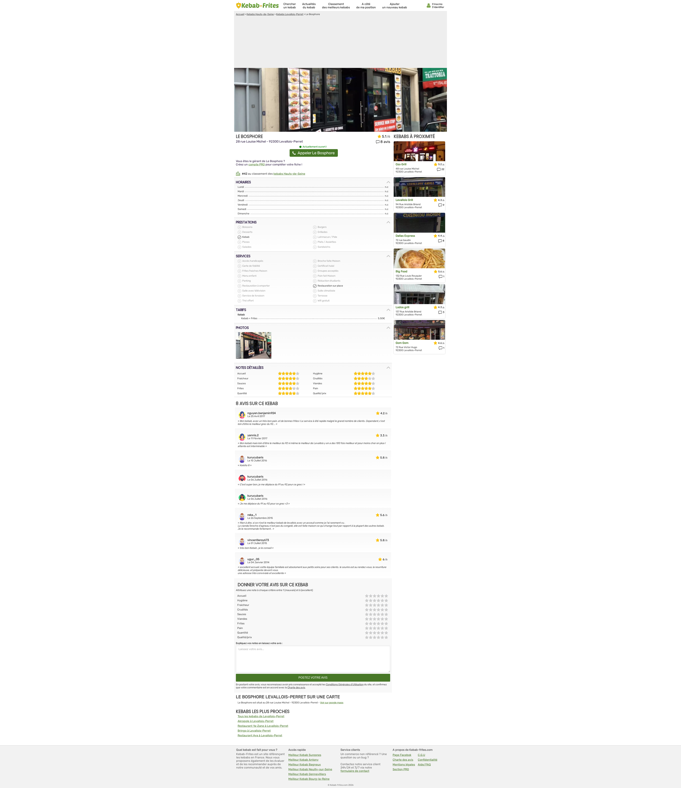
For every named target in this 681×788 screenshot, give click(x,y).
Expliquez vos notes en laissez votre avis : (259, 643)
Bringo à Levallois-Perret (254, 730)
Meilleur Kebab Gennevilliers (307, 774)
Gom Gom (402, 343)
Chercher (289, 5)
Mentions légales (404, 764)
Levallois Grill (404, 200)
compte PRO (256, 164)
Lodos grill (402, 307)
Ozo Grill (401, 164)
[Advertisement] (340, 42)
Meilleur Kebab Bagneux (304, 764)
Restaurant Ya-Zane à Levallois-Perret (263, 726)
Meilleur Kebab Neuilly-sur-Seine (310, 769)
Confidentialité (427, 759)
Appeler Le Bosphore (316, 153)
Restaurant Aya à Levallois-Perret (260, 735)
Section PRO (401, 769)
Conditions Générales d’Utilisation (345, 684)
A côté (366, 5)
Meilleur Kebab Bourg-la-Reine (309, 779)
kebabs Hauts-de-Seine (289, 173)
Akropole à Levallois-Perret (255, 721)
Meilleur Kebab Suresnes (304, 755)
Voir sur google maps (331, 702)
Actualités (309, 5)
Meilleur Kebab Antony (303, 759)
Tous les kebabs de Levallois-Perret (261, 716)
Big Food (401, 271)
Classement (336, 5)
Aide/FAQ (424, 764)
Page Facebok (402, 755)
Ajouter (394, 5)
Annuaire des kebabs (257, 5)
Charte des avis (296, 687)
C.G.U (421, 755)
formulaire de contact (354, 771)
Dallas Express (405, 235)
